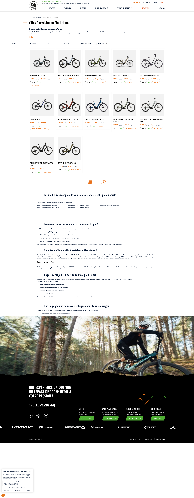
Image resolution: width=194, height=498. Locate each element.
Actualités (133, 439)
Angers (46, 3)
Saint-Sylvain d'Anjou (83, 3)
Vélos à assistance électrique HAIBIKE (78, 207)
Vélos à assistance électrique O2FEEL (108, 205)
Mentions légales (149, 439)
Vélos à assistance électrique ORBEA (78, 205)
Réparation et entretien (124, 8)
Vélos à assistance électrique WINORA (48, 207)
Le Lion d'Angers (69, 3)
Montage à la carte (101, 8)
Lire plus (31, 37)
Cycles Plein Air (33, 17)
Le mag (155, 2)
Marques (83, 8)
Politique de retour (160, 439)
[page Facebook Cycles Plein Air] (31, 417)
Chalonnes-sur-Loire (56, 3)
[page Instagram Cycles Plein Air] (38, 417)
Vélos (39, 17)
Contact (162, 2)
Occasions (162, 8)
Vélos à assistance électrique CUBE (47, 205)
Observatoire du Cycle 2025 (134, 257)
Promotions (145, 8)
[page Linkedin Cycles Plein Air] (46, 417)
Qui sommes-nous (147, 2)
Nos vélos (51, 8)
